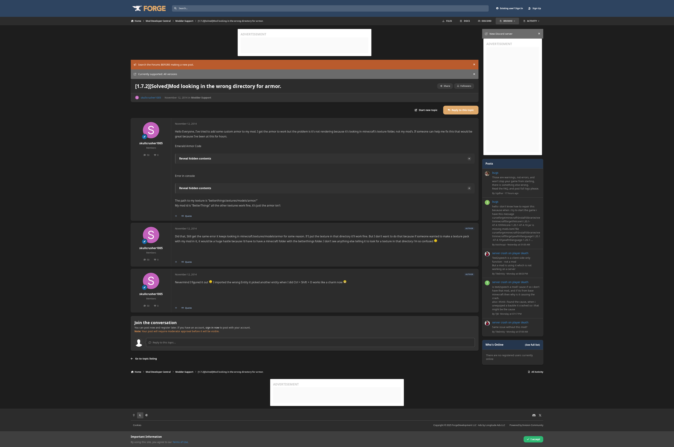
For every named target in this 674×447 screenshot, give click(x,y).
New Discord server (501, 33)
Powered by (526, 425)
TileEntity (500, 273)
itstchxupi (500, 244)
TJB (497, 313)
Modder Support (201, 97)
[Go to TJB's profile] (487, 282)
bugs (495, 173)
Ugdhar (499, 193)
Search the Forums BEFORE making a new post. (166, 64)
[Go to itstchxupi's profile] (487, 202)
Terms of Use (180, 442)
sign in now (212, 327)
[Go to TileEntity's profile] (487, 254)
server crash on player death (510, 253)
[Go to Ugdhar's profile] (487, 173)
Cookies (137, 425)
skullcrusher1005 (151, 97)
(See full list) (532, 344)
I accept (535, 439)
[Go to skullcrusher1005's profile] (137, 97)
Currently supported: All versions (157, 74)
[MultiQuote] (176, 216)
